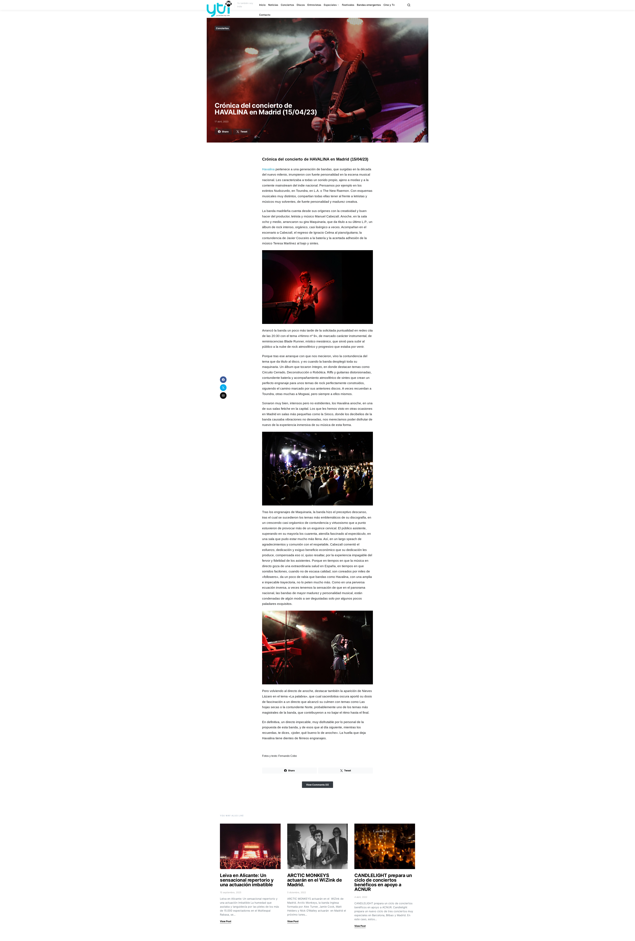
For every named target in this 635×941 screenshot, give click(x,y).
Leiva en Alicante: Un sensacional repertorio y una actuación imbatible (247, 880)
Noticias (273, 4)
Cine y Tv (389, 4)
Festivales (348, 4)
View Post (225, 921)
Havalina (268, 169)
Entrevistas (314, 4)
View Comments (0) (317, 784)
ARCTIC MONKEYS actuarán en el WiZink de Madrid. (314, 880)
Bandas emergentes (369, 4)
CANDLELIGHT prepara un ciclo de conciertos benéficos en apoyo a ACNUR (383, 882)
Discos (301, 4)
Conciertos (287, 4)
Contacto (264, 14)
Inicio (262, 4)
